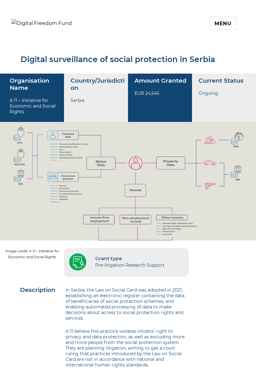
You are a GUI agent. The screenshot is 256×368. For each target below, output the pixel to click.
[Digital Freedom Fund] (42, 23)
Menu (223, 24)
